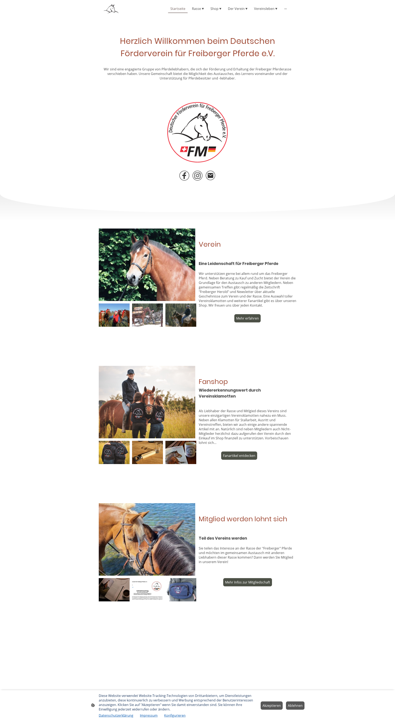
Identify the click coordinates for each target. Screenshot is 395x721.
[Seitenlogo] (111, 8)
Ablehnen (295, 705)
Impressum (149, 715)
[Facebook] (184, 176)
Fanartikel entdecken (239, 455)
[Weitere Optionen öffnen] (285, 9)
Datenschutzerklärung (116, 715)
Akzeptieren (272, 705)
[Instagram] (197, 176)
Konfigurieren (175, 715)
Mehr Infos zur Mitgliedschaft (247, 582)
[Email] (211, 176)
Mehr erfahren (247, 318)
